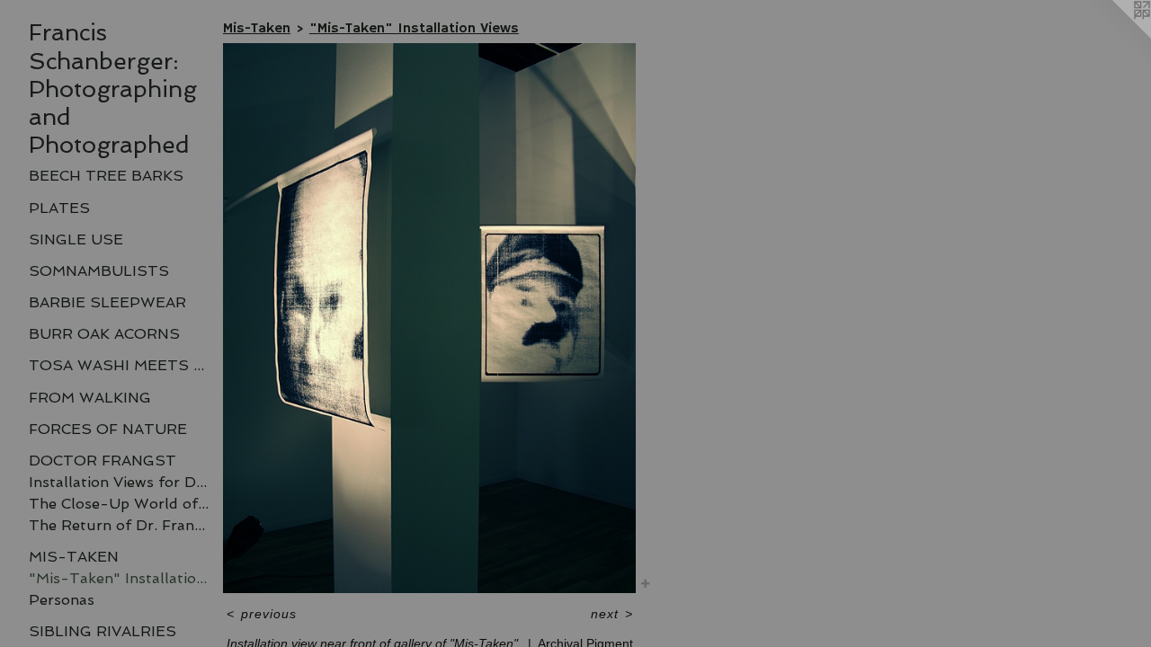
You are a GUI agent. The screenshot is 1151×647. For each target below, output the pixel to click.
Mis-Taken (74, 556)
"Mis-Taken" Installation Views (119, 578)
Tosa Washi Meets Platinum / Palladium (119, 365)
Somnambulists (99, 270)
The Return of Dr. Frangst (119, 525)
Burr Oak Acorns (104, 333)
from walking (90, 397)
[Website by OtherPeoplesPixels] (1115, 36)
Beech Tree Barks (106, 175)
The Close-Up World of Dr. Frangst (119, 503)
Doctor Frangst (102, 460)
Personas (61, 599)
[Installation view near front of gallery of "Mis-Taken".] (429, 318)
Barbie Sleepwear (107, 302)
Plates (59, 208)
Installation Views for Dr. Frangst (119, 482)
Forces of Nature (108, 429)
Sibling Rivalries (102, 631)
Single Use (76, 239)
